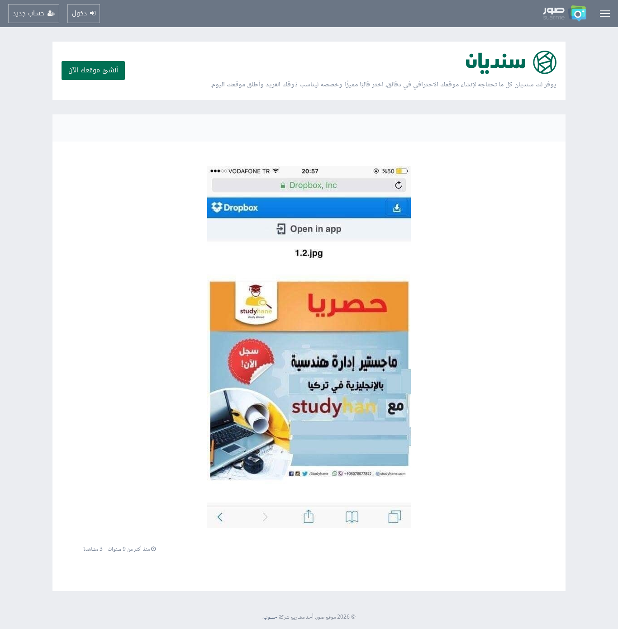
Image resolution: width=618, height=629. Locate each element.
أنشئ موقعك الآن (93, 70)
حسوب (270, 617)
